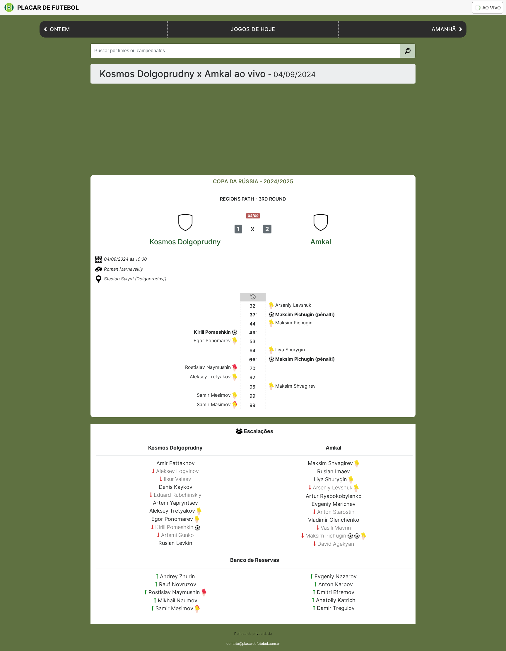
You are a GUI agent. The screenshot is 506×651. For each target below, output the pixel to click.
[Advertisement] (266, 129)
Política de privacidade (253, 633)
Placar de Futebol (48, 7)
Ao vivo (491, 8)
